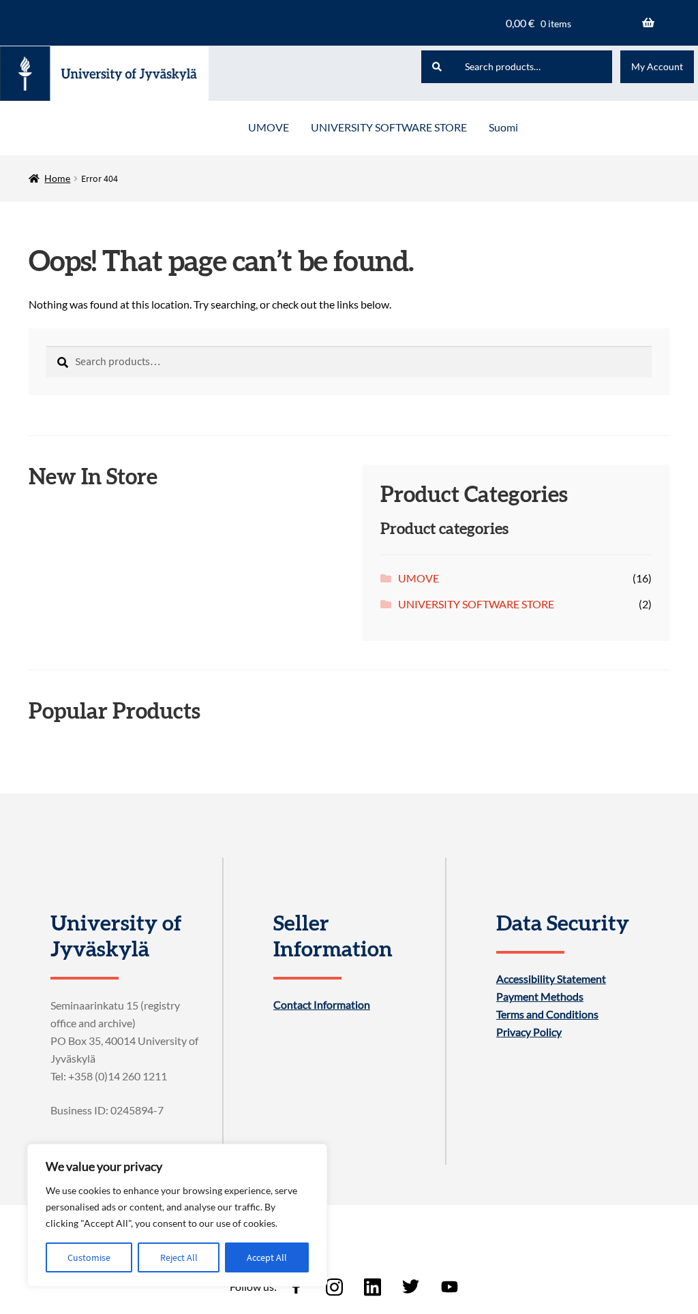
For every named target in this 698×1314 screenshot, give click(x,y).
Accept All (267, 1257)
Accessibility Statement (551, 979)
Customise (88, 1257)
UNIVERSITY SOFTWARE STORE (389, 127)
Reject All (179, 1257)
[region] (177, 1215)
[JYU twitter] (411, 1287)
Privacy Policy (529, 1032)
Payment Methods (539, 996)
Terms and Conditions (547, 1014)
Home (57, 178)
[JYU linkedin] (373, 1287)
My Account (657, 66)
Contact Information (321, 1005)
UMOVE (268, 127)
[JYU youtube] (449, 1287)
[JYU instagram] (334, 1287)
